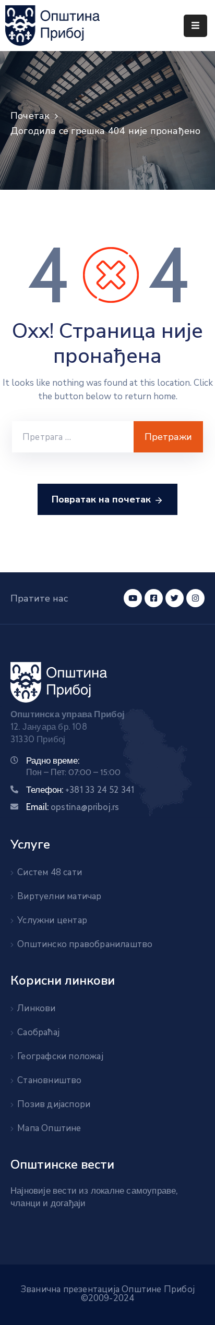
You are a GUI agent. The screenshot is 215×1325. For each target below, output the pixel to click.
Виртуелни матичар (59, 896)
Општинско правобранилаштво (84, 944)
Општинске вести (62, 1164)
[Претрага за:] (73, 436)
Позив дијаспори (53, 1104)
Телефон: (80, 789)
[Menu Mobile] (195, 26)
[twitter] (174, 598)
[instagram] (195, 598)
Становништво (49, 1080)
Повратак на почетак (101, 499)
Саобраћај (38, 1032)
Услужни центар (52, 920)
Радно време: (52, 760)
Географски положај (60, 1056)
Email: (72, 807)
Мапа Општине (49, 1128)
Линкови (36, 1008)
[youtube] (133, 598)
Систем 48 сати (49, 872)
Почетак (30, 115)
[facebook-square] (154, 598)
